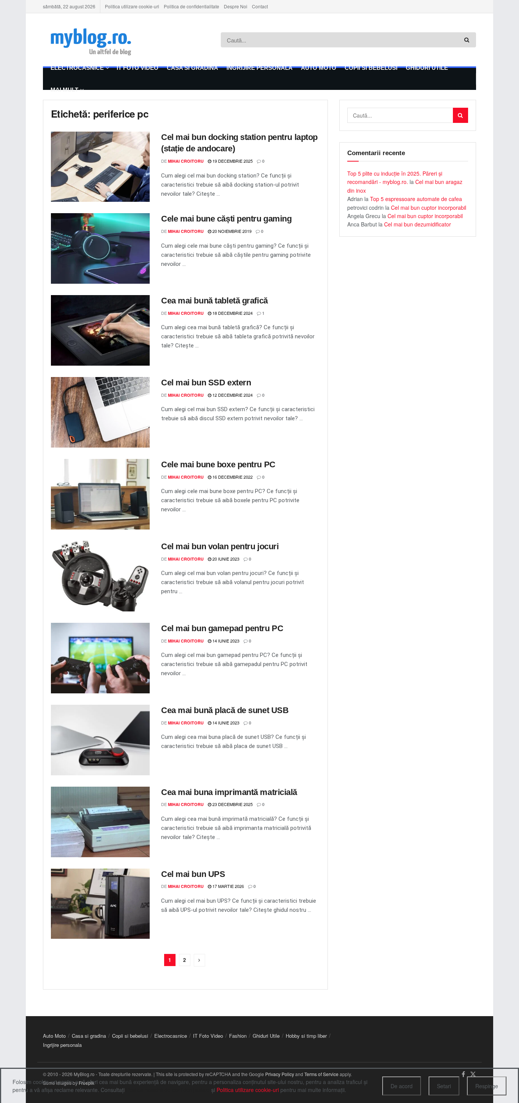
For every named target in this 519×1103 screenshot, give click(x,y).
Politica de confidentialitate (191, 6)
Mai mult (64, 89)
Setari (444, 1086)
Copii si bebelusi (371, 67)
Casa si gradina (192, 67)
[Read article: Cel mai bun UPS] (100, 904)
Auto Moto (318, 67)
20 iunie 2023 (225, 559)
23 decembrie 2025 (232, 804)
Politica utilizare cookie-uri (132, 6)
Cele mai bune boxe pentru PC (218, 464)
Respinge (486, 1086)
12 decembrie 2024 (232, 395)
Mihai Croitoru (186, 161)
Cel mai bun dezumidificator (417, 224)
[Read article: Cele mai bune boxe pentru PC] (100, 494)
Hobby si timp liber (306, 1035)
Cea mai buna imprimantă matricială (229, 792)
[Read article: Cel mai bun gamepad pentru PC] (100, 658)
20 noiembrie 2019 (231, 231)
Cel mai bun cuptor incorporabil (428, 207)
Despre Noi (235, 6)
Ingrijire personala (259, 67)
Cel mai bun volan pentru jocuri (219, 546)
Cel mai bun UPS (193, 874)
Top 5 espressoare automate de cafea (416, 199)
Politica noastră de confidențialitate (168, 1090)
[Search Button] (468, 39)
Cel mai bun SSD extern (206, 382)
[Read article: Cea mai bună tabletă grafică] (100, 330)
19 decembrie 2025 (232, 161)
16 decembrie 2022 (232, 477)
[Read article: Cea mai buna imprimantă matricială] (100, 822)
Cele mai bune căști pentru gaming (226, 218)
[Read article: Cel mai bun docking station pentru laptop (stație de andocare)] (100, 167)
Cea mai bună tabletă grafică (214, 300)
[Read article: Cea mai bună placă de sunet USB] (100, 740)
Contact (260, 6)
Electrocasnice (77, 67)
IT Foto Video (137, 67)
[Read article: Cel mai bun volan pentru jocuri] (100, 576)
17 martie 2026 (227, 886)
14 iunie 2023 (225, 641)
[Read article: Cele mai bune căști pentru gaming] (100, 248)
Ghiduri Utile (427, 67)
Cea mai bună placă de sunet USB (224, 710)
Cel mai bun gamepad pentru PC (222, 628)
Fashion (238, 1035)
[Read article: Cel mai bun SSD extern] (100, 412)
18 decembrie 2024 (232, 313)
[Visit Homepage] (102, 40)
